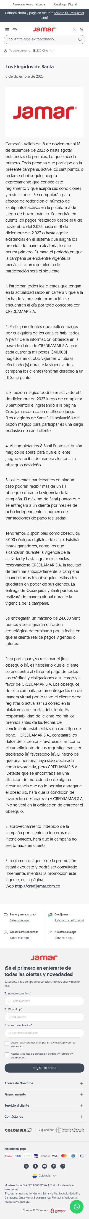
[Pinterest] (53, 1166)
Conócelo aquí (64, 938)
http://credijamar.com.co (37, 887)
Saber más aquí (20, 920)
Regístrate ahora (44, 1068)
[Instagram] (26, 1166)
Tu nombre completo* (18, 993)
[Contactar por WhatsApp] (77, 1207)
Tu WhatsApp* (13, 1009)
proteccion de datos (46, 1054)
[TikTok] (62, 1166)
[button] (81, 29)
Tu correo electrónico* (18, 1025)
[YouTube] (44, 1166)
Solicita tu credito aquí (69, 920)
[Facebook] (35, 1166)
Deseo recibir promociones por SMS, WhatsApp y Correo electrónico (43, 1045)
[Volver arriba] (76, 1191)
